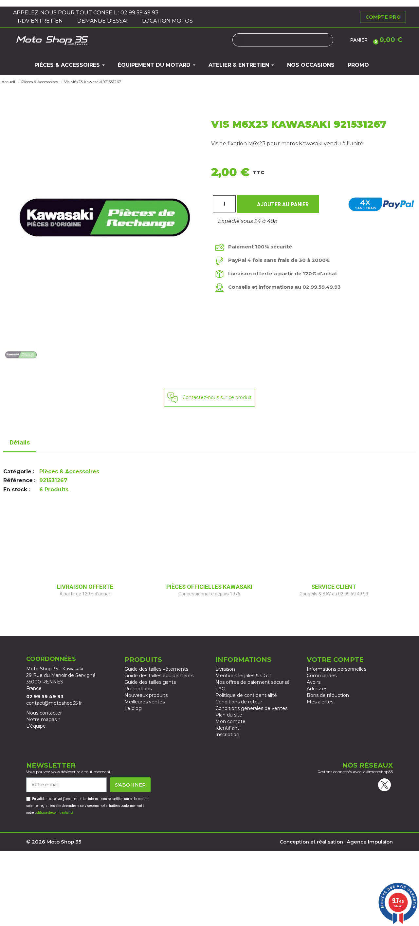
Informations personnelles (336, 669)
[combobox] (282, 40)
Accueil (8, 81)
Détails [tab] (20, 442)
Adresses (317, 689)
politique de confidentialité (53, 812)
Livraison (225, 669)
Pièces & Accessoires (39, 81)
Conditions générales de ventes (251, 708)
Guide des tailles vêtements (156, 669)
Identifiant (227, 728)
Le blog (133, 708)
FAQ (220, 689)
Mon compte (230, 721)
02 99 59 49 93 (140, 12)
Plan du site (228, 715)
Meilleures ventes (144, 702)
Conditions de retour (238, 702)
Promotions (138, 689)
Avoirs (313, 682)
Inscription (227, 734)
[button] (387, 39)
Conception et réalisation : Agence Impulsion (336, 842)
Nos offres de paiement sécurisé (252, 682)
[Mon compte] (341, 40)
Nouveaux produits (146, 695)
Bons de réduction (328, 695)
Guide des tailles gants (150, 682)
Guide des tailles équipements (158, 676)
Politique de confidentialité (246, 695)
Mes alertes (320, 702)
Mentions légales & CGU (243, 676)
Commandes (322, 676)
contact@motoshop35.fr (54, 703)
